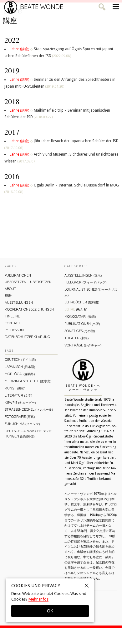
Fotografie (20, 416)
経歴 (8, 295)
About (10, 289)
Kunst (15, 388)
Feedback (85, 282)
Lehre (19, 49)
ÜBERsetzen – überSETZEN (28, 282)
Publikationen (18, 275)
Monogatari (80, 316)
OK (50, 610)
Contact (12, 323)
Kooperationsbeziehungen (29, 309)
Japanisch (20, 367)
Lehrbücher (81, 302)
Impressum (14, 330)
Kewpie (20, 402)
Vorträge (82, 345)
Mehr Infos (38, 599)
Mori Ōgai (20, 374)
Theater (76, 338)
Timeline (12, 316)
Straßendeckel (29, 409)
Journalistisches (90, 292)
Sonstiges (79, 331)
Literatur (18, 395)
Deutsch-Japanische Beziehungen (29, 433)
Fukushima (22, 424)
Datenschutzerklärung (27, 337)
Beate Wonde (41, 7)
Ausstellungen (19, 302)
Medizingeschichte (28, 381)
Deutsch (20, 359)
